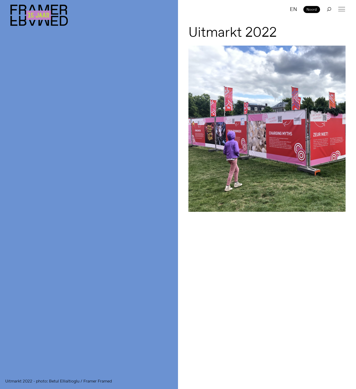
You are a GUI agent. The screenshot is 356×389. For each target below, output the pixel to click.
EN (293, 9)
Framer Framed (39, 15)
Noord (311, 9)
